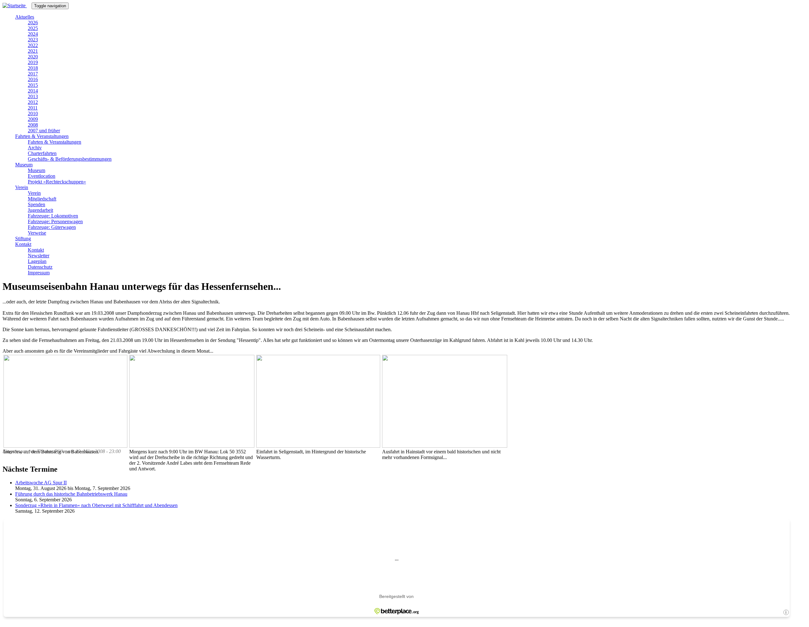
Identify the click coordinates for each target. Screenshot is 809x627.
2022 (33, 45)
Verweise (37, 233)
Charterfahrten (42, 153)
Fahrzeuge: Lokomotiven (53, 215)
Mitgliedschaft (42, 198)
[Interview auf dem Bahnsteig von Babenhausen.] (65, 446)
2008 (33, 125)
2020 (33, 56)
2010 (33, 113)
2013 (33, 96)
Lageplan (37, 261)
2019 (33, 62)
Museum (24, 164)
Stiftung (23, 238)
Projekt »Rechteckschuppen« (57, 181)
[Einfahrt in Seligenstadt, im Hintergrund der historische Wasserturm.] (318, 446)
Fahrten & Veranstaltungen (42, 136)
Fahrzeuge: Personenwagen (55, 221)
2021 (33, 51)
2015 (33, 85)
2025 (33, 28)
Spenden (36, 204)
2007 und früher (44, 130)
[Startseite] (17, 5)
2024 (33, 34)
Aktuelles (24, 17)
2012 (33, 102)
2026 (33, 22)
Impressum (39, 272)
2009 (33, 119)
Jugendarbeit (40, 210)
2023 (33, 39)
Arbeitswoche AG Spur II (41, 482)
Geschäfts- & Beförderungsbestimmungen (70, 159)
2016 (33, 79)
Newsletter (38, 255)
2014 (33, 90)
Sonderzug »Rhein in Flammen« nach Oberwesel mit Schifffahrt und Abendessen (96, 505)
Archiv (35, 147)
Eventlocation (41, 176)
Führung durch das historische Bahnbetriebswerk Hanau (71, 494)
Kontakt (23, 244)
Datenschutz (40, 267)
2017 (33, 73)
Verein (21, 187)
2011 (33, 107)
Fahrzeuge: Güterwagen (52, 227)
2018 (33, 68)
